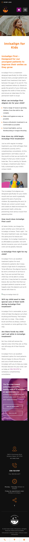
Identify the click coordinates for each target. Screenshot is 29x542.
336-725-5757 (14, 369)
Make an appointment (13, 406)
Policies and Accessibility (17, 530)
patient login (7, 2)
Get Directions (14, 458)
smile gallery (13, 413)
